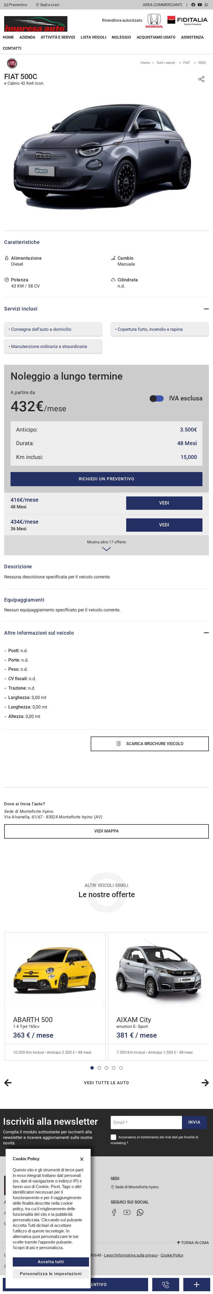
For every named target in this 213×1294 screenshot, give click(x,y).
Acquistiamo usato (156, 37)
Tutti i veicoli (165, 63)
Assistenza (192, 37)
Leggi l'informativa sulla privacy (131, 1255)
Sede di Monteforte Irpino (137, 1187)
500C (202, 63)
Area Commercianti (162, 4)
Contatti (12, 48)
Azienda (27, 37)
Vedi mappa (106, 831)
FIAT (186, 63)
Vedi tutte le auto (106, 1082)
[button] (92, 1068)
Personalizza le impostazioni (51, 1273)
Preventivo (18, 4)
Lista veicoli (93, 37)
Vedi (164, 503)
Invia (194, 1122)
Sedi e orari (49, 4)
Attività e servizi (58, 37)
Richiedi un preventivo (106, 478)
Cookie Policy (172, 1255)
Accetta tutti (51, 1261)
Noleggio (121, 37)
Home (8, 37)
